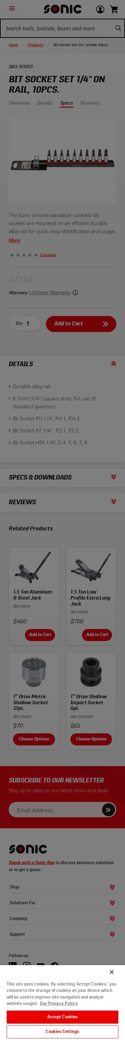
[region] (62, 1002)
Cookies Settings (62, 1032)
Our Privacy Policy (59, 1004)
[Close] (112, 972)
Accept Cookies (62, 1017)
